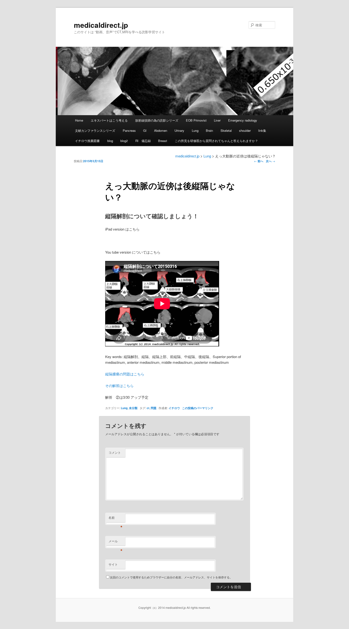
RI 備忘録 (143, 140)
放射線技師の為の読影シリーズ (156, 120)
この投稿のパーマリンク (197, 408)
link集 (262, 130)
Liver (217, 120)
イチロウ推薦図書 (87, 140)
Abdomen (160, 130)
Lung (195, 130)
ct (148, 408)
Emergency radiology (242, 120)
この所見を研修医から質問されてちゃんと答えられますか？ (216, 140)
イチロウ (174, 408)
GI (144, 130)
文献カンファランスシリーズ (95, 130)
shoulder (245, 130)
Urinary (179, 130)
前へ (258, 161)
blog (110, 140)
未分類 (133, 408)
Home (79, 120)
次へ (270, 161)
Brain (209, 130)
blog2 (124, 140)
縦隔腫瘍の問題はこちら (124, 373)
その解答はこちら (119, 385)
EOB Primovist (196, 120)
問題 (153, 408)
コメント (114, 452)
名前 (115, 518)
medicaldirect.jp (101, 25)
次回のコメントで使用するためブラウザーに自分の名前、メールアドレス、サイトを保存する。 (171, 577)
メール (115, 542)
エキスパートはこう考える (109, 120)
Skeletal (226, 130)
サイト (113, 564)
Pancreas (129, 130)
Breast (162, 140)
